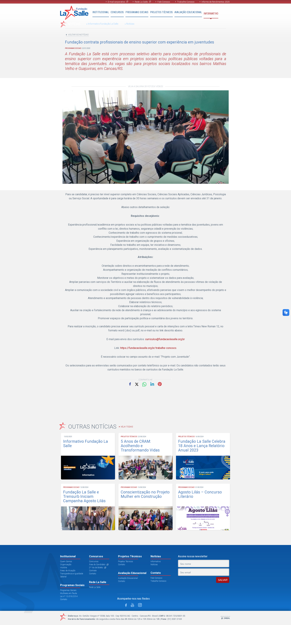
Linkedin (152, 384)
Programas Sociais (136, 12)
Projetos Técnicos (161, 12)
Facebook (130, 384)
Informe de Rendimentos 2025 (216, 2)
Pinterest (160, 384)
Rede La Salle (141, 2)
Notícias (130, 23)
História (63, 567)
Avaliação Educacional (188, 12)
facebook (126, 605)
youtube (132, 605)
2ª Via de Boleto (96, 567)
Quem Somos (66, 561)
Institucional (100, 12)
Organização (65, 564)
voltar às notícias (78, 34)
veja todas (127, 426)
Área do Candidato (97, 564)
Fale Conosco (163, 2)
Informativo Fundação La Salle (103, 23)
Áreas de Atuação (67, 570)
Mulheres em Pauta (68, 593)
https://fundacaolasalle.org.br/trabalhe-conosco (148, 348)
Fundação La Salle (74, 13)
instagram (140, 605)
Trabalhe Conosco (185, 2)
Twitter (136, 384)
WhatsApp (144, 384)
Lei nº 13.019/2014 (69, 596)
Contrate (92, 570)
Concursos (117, 12)
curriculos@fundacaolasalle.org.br (165, 339)
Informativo (211, 13)
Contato (63, 599)
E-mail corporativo (116, 2)
